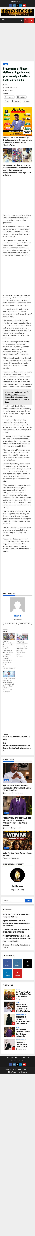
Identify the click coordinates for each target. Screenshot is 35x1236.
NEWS (5, 64)
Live (31, 20)
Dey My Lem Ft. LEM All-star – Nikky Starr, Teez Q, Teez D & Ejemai (16, 915)
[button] (3, 20)
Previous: (16, 736)
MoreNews (12, 1072)
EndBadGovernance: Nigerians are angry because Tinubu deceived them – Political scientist (9, 683)
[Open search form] (21, 20)
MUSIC (18, 989)
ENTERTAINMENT (21, 1014)
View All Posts (25, 623)
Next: (17, 747)
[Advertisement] (17, 41)
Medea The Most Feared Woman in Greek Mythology (17, 854)
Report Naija (7, 793)
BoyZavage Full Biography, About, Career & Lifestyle (9, 1044)
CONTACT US (24, 1058)
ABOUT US (14, 1058)
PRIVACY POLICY (17, 1060)
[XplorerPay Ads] (17, 122)
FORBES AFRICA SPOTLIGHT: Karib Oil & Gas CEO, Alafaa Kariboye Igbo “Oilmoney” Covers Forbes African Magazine (17, 822)
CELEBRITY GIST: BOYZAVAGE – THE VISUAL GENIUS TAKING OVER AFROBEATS (16, 930)
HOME (7, 1058)
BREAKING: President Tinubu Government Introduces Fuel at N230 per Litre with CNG (22, 646)
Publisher (6, 828)
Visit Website (9, 623)
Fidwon (7, 85)
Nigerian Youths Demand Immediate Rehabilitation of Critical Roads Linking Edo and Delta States (17, 787)
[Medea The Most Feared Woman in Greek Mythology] (17, 840)
